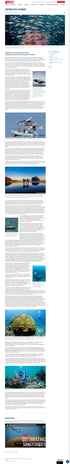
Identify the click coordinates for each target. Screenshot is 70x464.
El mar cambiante (52, 54)
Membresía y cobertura (10, 4)
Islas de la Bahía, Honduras (53, 57)
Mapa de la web (13, 458)
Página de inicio (7, 458)
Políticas (17, 458)
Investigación (34, 4)
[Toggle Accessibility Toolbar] (67, 461)
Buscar (44, 2)
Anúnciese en (29, 458)
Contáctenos (7, 459)
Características (56, 51)
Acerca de (63, 4)
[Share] (64, 12)
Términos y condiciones (22, 458)
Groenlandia (51, 56)
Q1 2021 (50, 67)
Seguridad (26, 4)
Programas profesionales (52, 4)
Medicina (20, 4)
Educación (42, 4)
